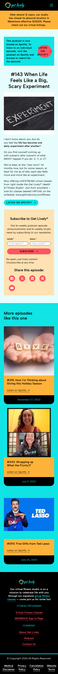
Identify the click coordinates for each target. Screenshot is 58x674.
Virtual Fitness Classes (29, 612)
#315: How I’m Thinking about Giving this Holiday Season (26, 381)
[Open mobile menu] (51, 5)
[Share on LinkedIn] (32, 278)
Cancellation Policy (37, 667)
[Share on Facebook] (12, 278)
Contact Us (29, 644)
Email (33, 239)
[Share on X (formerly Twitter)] (22, 278)
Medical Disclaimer (9, 667)
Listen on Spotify (43, 51)
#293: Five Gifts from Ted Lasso (28, 543)
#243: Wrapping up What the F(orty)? (20, 463)
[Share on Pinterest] (42, 278)
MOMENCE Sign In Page (29, 618)
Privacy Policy (22, 667)
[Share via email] (12, 288)
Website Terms (51, 667)
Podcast (29, 638)
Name (10, 239)
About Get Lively (29, 632)
